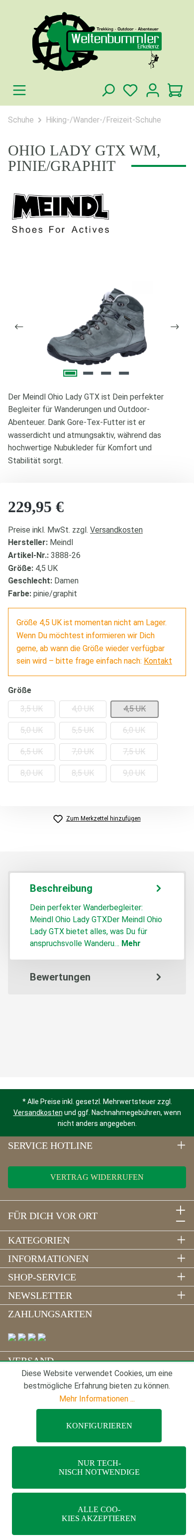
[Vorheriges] (19, 326)
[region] (97, 327)
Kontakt (158, 661)
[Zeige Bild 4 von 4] (124, 373)
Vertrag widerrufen (97, 1177)
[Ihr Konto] (152, 90)
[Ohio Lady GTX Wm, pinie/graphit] (97, 327)
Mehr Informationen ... (97, 1398)
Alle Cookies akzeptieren (99, 1514)
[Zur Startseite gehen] (97, 41)
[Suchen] (108, 90)
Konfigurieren (99, 1425)
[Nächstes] (175, 326)
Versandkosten (116, 530)
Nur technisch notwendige (99, 1467)
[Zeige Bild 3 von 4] (106, 373)
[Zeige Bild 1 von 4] (70, 373)
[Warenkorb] (175, 90)
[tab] (97, 916)
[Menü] (19, 90)
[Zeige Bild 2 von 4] (88, 373)
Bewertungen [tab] (60, 977)
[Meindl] (97, 214)
